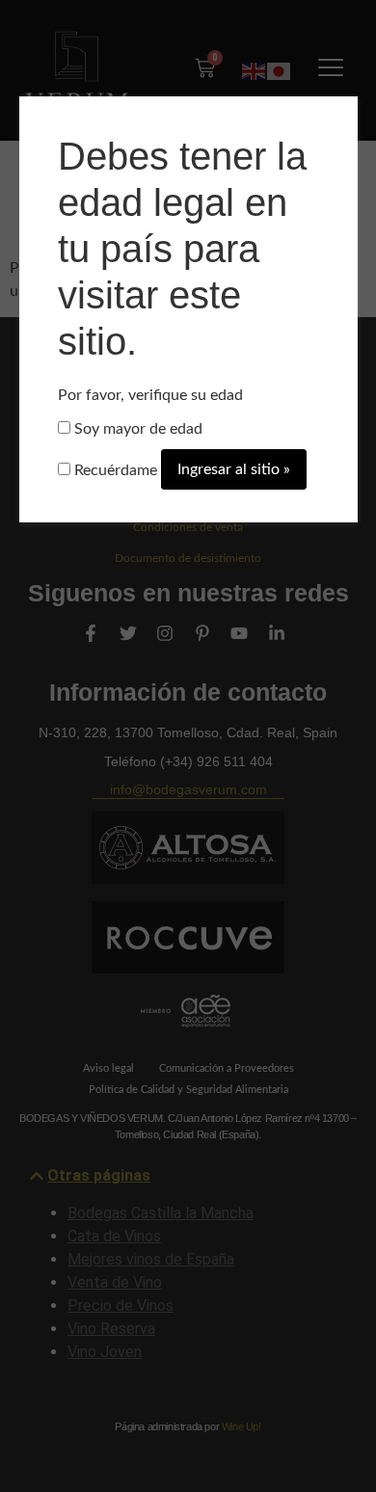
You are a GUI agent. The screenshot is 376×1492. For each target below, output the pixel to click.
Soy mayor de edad (136, 429)
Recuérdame (113, 470)
